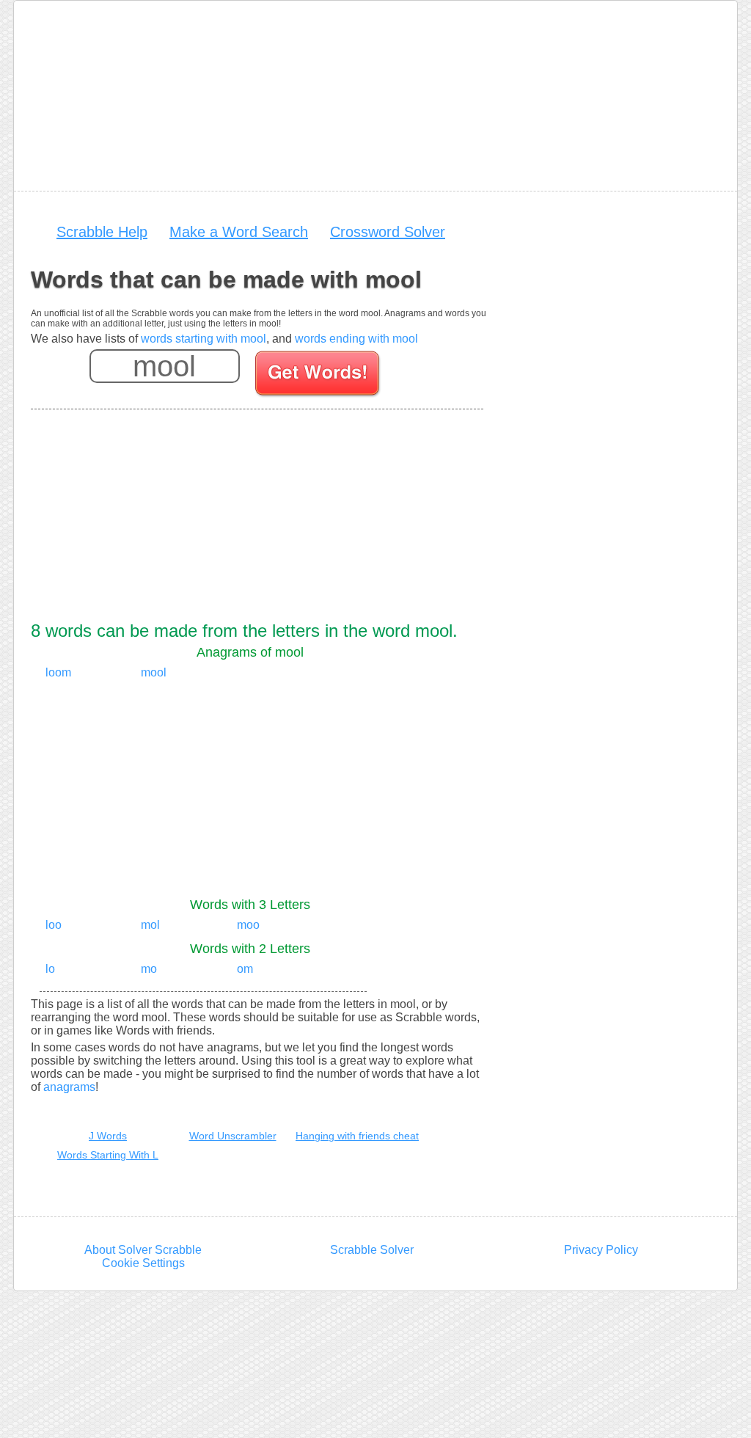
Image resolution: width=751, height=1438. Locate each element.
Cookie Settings (143, 1263)
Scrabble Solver (372, 1250)
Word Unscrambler (232, 1136)
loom (58, 672)
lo (50, 969)
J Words (108, 1136)
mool (153, 672)
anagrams (69, 1087)
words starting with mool (203, 338)
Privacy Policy (601, 1250)
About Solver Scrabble (143, 1250)
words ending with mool (356, 338)
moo (248, 925)
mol (150, 925)
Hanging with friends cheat (357, 1136)
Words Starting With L (107, 1155)
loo (53, 925)
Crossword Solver (387, 232)
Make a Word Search (238, 232)
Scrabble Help (101, 232)
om (245, 969)
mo (149, 969)
